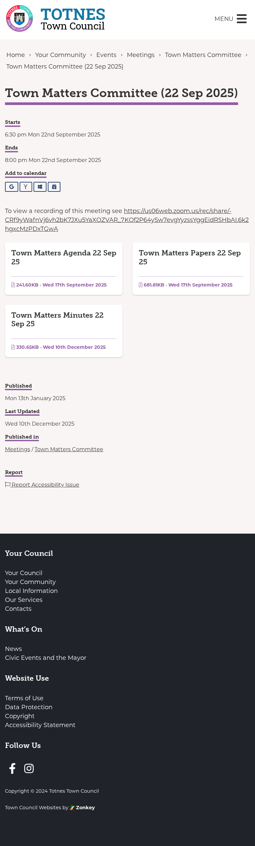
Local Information (31, 591)
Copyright (20, 716)
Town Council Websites (33, 808)
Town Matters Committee (69, 449)
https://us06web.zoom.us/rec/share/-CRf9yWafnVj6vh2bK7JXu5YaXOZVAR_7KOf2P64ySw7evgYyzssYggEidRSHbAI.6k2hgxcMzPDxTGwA (127, 220)
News (13, 649)
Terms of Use (24, 698)
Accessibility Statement (40, 725)
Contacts (18, 608)
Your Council (23, 573)
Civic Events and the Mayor (45, 657)
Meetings (17, 449)
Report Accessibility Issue (44, 485)
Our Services (23, 600)
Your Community (30, 582)
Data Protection (28, 707)
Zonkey (85, 808)
